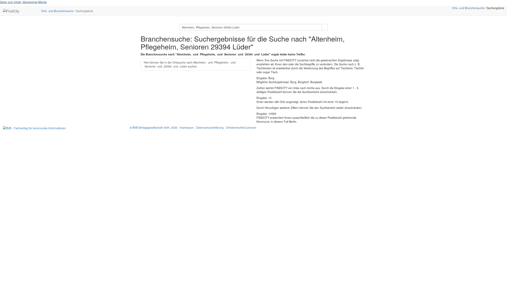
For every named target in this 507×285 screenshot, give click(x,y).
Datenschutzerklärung (210, 127)
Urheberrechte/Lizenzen (241, 127)
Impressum (187, 127)
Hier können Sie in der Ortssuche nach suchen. (189, 64)
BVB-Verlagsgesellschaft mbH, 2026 (154, 127)
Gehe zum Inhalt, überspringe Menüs (23, 2)
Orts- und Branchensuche (57, 11)
